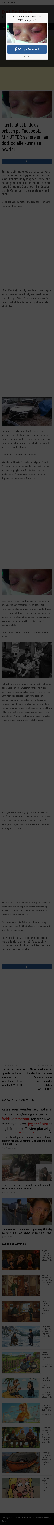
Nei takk (27, 57)
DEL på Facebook (29, 49)
